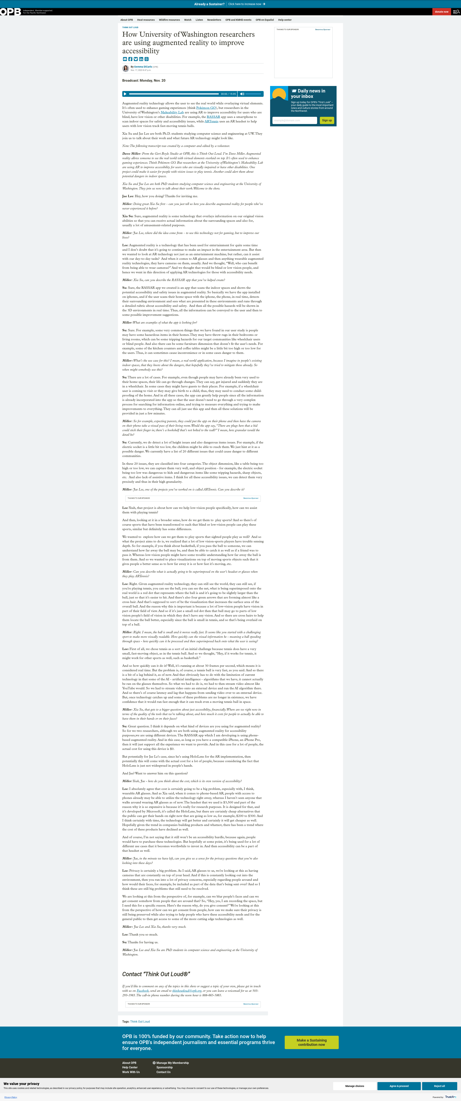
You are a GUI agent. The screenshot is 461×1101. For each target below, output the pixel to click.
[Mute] (242, 94)
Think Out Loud (130, 27)
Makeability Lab (172, 112)
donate (441, 11)
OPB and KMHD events (238, 19)
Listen (199, 19)
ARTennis (211, 121)
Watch (187, 19)
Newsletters (214, 19)
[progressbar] (174, 94)
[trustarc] (450, 1097)
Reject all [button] (439, 1086)
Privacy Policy (11, 1097)
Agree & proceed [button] (399, 1086)
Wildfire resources (169, 19)
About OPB (126, 19)
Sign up (327, 120)
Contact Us (163, 1072)
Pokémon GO (206, 108)
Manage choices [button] (354, 1086)
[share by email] (125, 59)
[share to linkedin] (141, 59)
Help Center (130, 1067)
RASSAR (213, 117)
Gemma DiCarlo (143, 66)
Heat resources (146, 19)
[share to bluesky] (135, 59)
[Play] (125, 94)
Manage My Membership (172, 1063)
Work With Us (131, 1072)
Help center (285, 19)
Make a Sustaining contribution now (312, 1042)
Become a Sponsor (250, 498)
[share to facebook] (130, 59)
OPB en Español (265, 19)
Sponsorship (164, 1067)
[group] (193, 94)
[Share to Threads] (146, 59)
